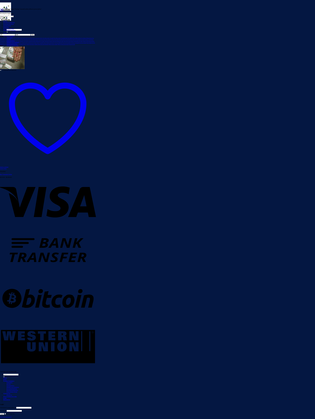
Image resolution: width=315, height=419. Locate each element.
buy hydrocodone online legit (15, 39)
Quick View (3, 168)
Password (3, 410)
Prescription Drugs (8, 28)
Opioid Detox (7, 25)
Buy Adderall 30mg (77, 38)
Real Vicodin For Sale (91, 42)
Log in (2, 414)
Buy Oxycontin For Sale (69, 39)
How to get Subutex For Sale (58, 41)
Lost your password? (6, 417)
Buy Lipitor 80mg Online (33, 39)
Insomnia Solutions (8, 24)
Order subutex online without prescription (27, 42)
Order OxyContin (8, 42)
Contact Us (6, 393)
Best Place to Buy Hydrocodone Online (7, 38)
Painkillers (6, 27)
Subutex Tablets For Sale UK (12, 44)
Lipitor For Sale (86, 41)
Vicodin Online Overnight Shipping (41, 44)
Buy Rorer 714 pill (88, 39)
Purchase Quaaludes (66, 42)
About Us (9, 395)
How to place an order (10, 396)
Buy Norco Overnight (54, 39)
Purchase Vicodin (82, 42)
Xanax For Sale (72, 44)
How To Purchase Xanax (69, 41)
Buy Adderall (70, 38)
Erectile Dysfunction (12, 45)
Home (2, 9)
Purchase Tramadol (75, 42)
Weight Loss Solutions (9, 30)
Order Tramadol (40, 42)
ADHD (5, 21)
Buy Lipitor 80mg (25, 39)
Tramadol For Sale (22, 44)
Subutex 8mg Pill (3, 44)
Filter (33, 34)
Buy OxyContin (62, 39)
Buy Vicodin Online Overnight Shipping (15, 41)
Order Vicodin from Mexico (48, 42)
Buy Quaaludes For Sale (79, 39)
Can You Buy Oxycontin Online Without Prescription (34, 41)
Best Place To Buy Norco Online (22, 38)
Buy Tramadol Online (6, 174)
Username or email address (8, 407)
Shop (4, 379)
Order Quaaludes (15, 42)
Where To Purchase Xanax (63, 44)
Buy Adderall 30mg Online (86, 38)
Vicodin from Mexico (30, 44)
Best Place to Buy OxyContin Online (35, 38)
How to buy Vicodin (48, 41)
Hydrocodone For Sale (78, 41)
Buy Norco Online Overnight (44, 39)
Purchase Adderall (58, 42)
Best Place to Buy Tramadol (48, 38)
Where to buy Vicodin (53, 44)
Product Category (9, 36)
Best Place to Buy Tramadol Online (61, 38)
